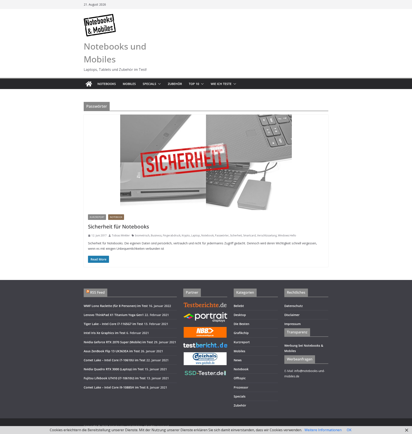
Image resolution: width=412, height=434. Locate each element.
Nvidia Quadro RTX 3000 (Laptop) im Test (114, 369)
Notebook (116, 217)
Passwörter (222, 235)
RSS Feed (97, 292)
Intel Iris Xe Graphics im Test (105, 333)
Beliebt (239, 306)
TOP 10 (194, 84)
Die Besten (241, 324)
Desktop (240, 315)
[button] (158, 84)
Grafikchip (241, 333)
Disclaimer (292, 315)
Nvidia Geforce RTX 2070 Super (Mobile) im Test (118, 342)
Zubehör (175, 84)
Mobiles (129, 84)
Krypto (186, 235)
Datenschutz (293, 306)
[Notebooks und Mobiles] (89, 84)
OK (349, 430)
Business (156, 235)
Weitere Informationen (323, 430)
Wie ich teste (221, 84)
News (238, 360)
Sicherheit (236, 235)
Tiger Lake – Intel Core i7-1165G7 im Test (113, 324)
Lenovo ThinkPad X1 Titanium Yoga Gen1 (114, 315)
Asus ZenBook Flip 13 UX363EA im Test (112, 351)
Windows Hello (287, 235)
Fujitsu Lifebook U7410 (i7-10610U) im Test (115, 378)
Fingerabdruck (171, 235)
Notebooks (106, 84)
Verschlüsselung (267, 235)
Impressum (292, 324)
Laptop (195, 235)
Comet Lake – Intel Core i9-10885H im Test (115, 387)
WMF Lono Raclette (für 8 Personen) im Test (116, 306)
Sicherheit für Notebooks (118, 226)
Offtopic (240, 378)
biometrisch (142, 235)
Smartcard (249, 235)
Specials (149, 84)
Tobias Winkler (121, 235)
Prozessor (241, 387)
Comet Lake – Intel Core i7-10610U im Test (114, 360)
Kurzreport (97, 217)
